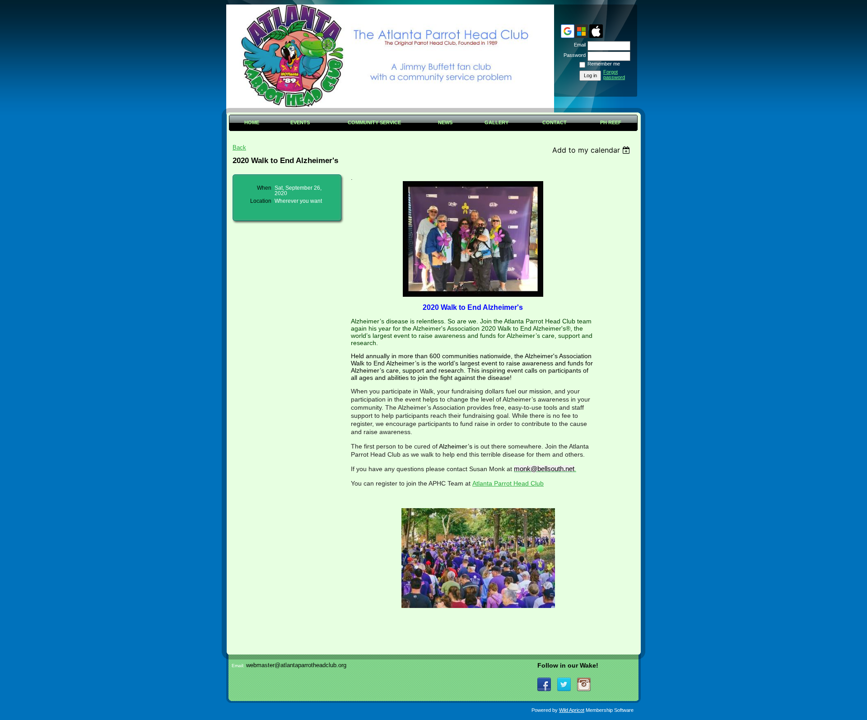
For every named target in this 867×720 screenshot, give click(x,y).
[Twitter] (564, 684)
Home (251, 122)
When (264, 188)
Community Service (374, 122)
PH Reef (610, 122)
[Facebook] (544, 684)
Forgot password (614, 74)
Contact (554, 122)
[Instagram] (584, 684)
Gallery (496, 122)
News (445, 122)
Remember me (603, 63)
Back (239, 147)
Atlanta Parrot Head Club (508, 483)
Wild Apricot (571, 710)
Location (260, 201)
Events (300, 122)
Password (573, 55)
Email (578, 44)
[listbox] (592, 150)
